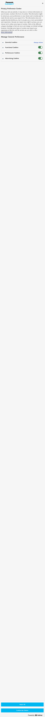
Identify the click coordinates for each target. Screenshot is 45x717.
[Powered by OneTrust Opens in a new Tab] (36, 715)
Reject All (22, 704)
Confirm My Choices (22, 710)
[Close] (42, 3)
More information (6, 32)
